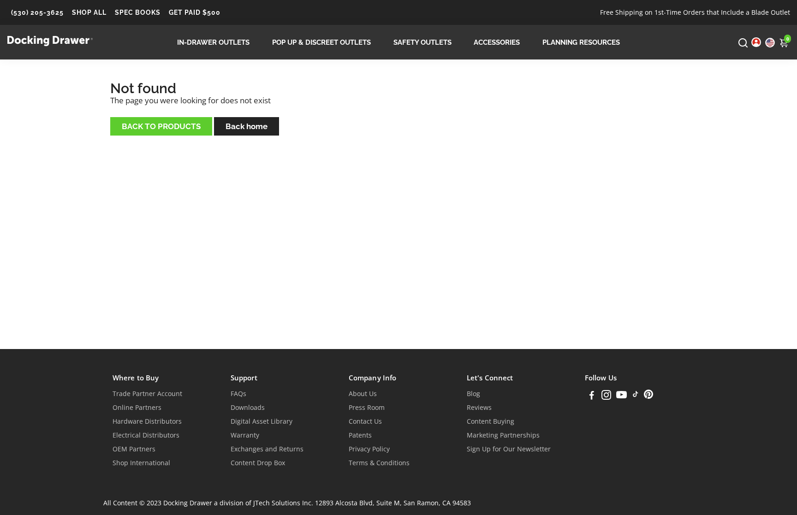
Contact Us (365, 421)
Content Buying (490, 421)
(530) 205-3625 (37, 12)
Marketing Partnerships (503, 435)
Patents (360, 435)
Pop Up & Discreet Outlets (321, 42)
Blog (473, 394)
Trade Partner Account (147, 394)
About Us (363, 394)
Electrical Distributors (146, 435)
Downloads (248, 407)
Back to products (161, 126)
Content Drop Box (258, 463)
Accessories (497, 42)
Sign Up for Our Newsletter (509, 449)
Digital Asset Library (261, 421)
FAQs (238, 394)
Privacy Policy (369, 449)
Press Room (367, 407)
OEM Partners (134, 449)
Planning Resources (581, 42)
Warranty (245, 435)
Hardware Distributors (147, 421)
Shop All (89, 12)
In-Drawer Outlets (213, 42)
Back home (247, 126)
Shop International (141, 463)
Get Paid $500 (194, 12)
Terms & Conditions (379, 463)
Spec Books (138, 12)
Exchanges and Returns (267, 449)
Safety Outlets (422, 42)
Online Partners (137, 407)
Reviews (479, 407)
